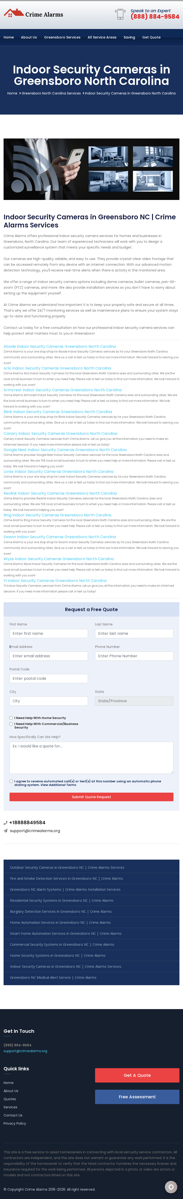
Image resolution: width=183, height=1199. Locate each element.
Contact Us (13, 1115)
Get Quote (151, 37)
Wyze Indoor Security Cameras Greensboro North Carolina (59, 559)
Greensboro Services (62, 37)
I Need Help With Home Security (40, 718)
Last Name (104, 624)
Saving (129, 37)
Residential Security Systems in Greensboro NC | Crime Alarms (61, 900)
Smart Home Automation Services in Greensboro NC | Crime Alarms (66, 933)
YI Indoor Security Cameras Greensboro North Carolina (55, 580)
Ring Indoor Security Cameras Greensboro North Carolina (57, 515)
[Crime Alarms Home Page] (33, 12)
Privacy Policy (15, 1123)
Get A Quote (137, 1075)
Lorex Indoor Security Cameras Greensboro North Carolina (58, 471)
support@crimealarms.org (35, 831)
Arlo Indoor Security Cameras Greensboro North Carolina (57, 368)
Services (10, 1107)
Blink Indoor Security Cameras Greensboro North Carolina (58, 411)
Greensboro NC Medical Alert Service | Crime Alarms (53, 977)
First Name (18, 624)
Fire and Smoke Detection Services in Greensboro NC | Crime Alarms (66, 878)
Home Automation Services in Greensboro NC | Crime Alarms (60, 922)
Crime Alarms (36, 1189)
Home (9, 37)
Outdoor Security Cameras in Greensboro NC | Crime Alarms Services (67, 867)
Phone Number (107, 646)
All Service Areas (102, 37)
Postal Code (20, 669)
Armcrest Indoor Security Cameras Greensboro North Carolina (63, 390)
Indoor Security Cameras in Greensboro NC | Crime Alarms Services (65, 966)
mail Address (21, 646)
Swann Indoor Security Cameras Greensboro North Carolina (60, 537)
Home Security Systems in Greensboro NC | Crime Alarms (58, 955)
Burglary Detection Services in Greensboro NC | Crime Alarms (61, 911)
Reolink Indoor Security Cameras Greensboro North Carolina (60, 493)
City (13, 691)
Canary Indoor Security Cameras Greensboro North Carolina (60, 433)
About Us (29, 37)
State (99, 691)
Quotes (10, 1099)
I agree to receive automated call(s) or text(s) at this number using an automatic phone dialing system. (87, 783)
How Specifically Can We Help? (35, 737)
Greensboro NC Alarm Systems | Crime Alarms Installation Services (65, 889)
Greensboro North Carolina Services (51, 93)
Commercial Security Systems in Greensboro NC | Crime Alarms (62, 944)
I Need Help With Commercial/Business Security (46, 725)
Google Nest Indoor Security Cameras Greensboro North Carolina (65, 450)
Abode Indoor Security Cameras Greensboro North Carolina (60, 346)
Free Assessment (137, 1097)
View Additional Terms (58, 785)
